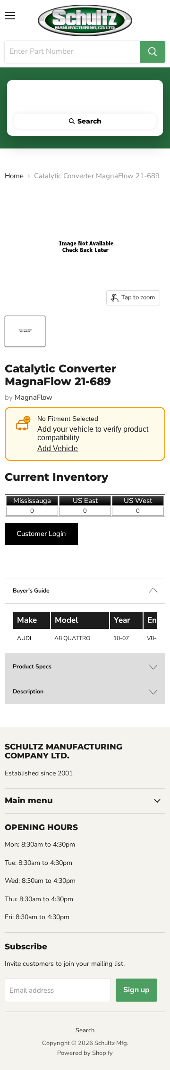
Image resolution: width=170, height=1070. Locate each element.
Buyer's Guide (31, 590)
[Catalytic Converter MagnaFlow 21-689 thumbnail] (25, 331)
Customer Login (41, 533)
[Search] (152, 52)
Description (28, 691)
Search (85, 1030)
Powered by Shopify (85, 1053)
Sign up (136, 990)
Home (14, 176)
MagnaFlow (33, 397)
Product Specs (32, 666)
